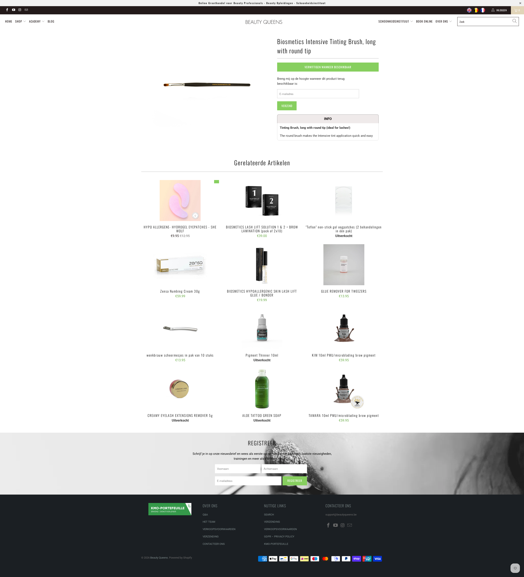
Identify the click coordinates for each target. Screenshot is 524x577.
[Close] (333, 256)
